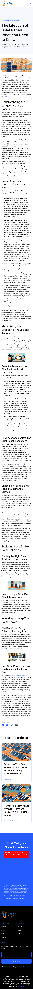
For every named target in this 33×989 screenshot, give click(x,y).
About (19, 930)
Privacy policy (21, 986)
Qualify (3, 926)
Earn (2, 933)
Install (3, 930)
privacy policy (23, 966)
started (6, 96)
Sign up (3, 937)
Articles (20, 926)
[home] (7, 3)
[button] (30, 3)
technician (20, 464)
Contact (20, 933)
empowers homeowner (16, 675)
